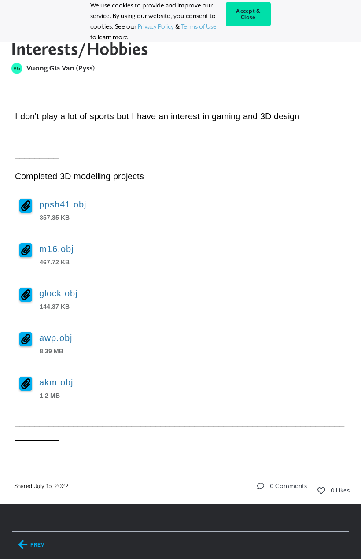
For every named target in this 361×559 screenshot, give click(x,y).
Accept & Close (248, 14)
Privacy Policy (156, 26)
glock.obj (58, 293)
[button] (260, 485)
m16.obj (56, 248)
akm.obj (56, 382)
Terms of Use (199, 26)
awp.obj (55, 337)
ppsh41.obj (62, 204)
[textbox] (180, 275)
